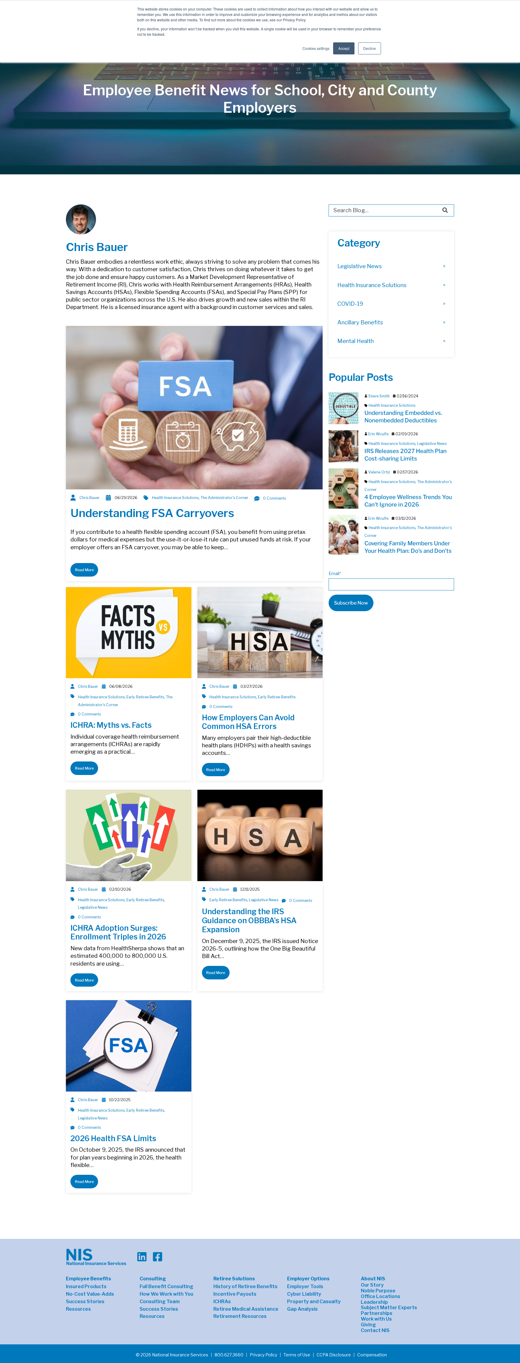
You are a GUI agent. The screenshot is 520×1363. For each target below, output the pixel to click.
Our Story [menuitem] (372, 1285)
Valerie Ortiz (379, 472)
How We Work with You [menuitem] (166, 1294)
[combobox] (391, 210)
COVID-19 (350, 303)
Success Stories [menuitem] (85, 1301)
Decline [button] (369, 48)
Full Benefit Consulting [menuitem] (166, 1286)
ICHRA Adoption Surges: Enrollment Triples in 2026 (118, 932)
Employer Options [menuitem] (308, 1279)
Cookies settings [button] (316, 48)
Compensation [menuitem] (372, 1355)
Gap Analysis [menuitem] (302, 1309)
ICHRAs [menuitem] (222, 1301)
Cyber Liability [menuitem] (304, 1294)
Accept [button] (343, 48)
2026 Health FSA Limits (113, 1138)
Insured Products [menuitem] (86, 1286)
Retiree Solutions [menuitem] (234, 1279)
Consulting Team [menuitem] (160, 1301)
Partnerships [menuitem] (376, 1313)
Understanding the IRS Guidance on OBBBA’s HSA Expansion (249, 920)
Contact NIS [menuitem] (375, 1330)
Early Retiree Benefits (145, 697)
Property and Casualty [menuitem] (314, 1301)
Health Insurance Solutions (175, 497)
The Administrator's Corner (224, 497)
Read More (84, 570)
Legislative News (92, 907)
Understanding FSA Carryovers (152, 513)
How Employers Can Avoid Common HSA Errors (248, 722)
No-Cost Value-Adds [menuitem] (90, 1294)
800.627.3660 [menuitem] (229, 1355)
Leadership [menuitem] (374, 1302)
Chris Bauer (89, 497)
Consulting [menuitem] (153, 1279)
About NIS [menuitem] (373, 1279)
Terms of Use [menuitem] (296, 1355)
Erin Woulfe (378, 434)
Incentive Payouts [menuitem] (234, 1294)
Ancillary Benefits (360, 322)
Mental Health (355, 341)
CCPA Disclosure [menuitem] (334, 1355)
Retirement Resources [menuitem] (240, 1316)
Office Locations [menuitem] (380, 1296)
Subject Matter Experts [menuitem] (389, 1307)
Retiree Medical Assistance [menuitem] (245, 1309)
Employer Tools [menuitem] (305, 1286)
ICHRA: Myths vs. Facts (111, 725)
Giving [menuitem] (368, 1325)
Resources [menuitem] (78, 1309)
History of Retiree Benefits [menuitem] (245, 1286)
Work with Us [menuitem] (376, 1319)
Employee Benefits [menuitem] (88, 1279)
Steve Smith (379, 396)
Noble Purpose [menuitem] (378, 1291)
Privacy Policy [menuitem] (263, 1355)
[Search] (445, 210)
